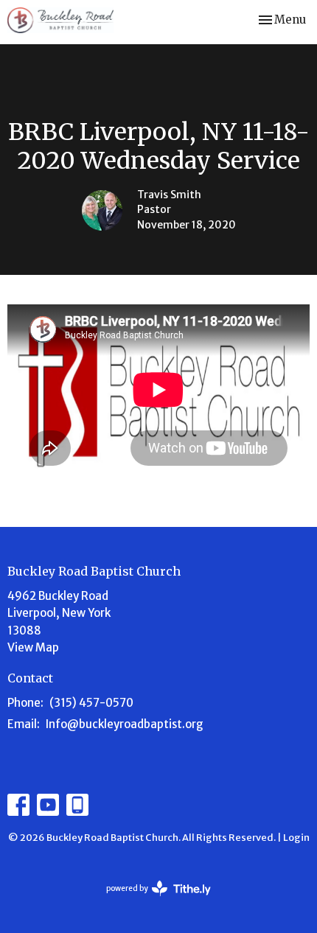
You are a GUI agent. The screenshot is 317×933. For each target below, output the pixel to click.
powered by (152, 901)
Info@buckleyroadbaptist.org (124, 724)
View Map (33, 647)
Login (296, 837)
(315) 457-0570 (91, 703)
